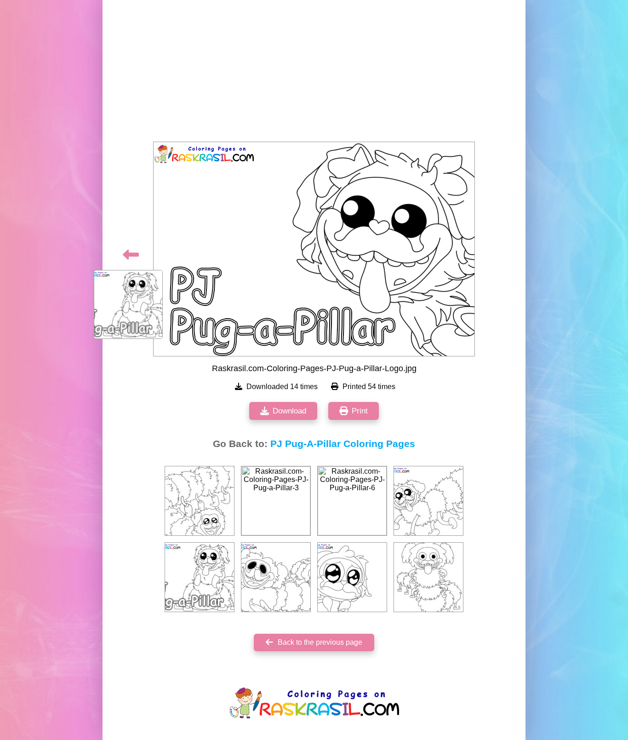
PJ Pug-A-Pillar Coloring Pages (342, 443)
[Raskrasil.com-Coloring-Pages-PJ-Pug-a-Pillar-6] (352, 501)
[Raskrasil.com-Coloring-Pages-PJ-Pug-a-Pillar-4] (199, 501)
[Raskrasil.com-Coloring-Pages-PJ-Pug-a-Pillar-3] (276, 501)
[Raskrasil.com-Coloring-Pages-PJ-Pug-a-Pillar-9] (428, 501)
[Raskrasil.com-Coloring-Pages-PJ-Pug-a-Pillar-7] (276, 577)
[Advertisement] (314, 73)
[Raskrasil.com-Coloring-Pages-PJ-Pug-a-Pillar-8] (352, 577)
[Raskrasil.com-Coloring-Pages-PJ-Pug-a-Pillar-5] (199, 577)
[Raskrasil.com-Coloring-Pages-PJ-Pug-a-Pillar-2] (428, 577)
